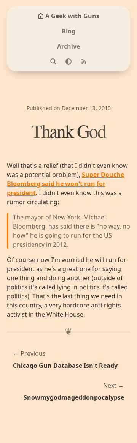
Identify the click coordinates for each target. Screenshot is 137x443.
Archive (68, 46)
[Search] (53, 61)
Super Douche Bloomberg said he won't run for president (65, 183)
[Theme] (68, 61)
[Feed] (84, 61)
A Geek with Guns (72, 16)
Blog (68, 31)
